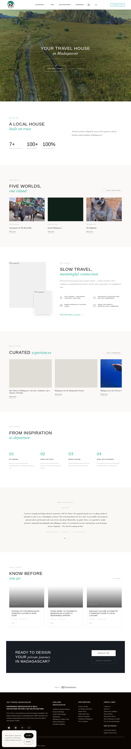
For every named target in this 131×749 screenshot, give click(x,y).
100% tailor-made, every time (71, 314)
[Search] (89, 5)
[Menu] (95, 5)
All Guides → (117, 584)
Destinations (39, 4)
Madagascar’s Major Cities (61, 725)
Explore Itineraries (76, 68)
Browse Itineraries (103, 667)
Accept (28, 735)
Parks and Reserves (59, 728)
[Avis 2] (64, 544)
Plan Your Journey (55, 68)
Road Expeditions (64, 4)
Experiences (80, 4)
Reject (28, 741)
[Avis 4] (67, 544)
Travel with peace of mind (112, 725)
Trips (52, 4)
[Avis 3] (66, 544)
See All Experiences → (114, 352)
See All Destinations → (114, 190)
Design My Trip (117, 5)
